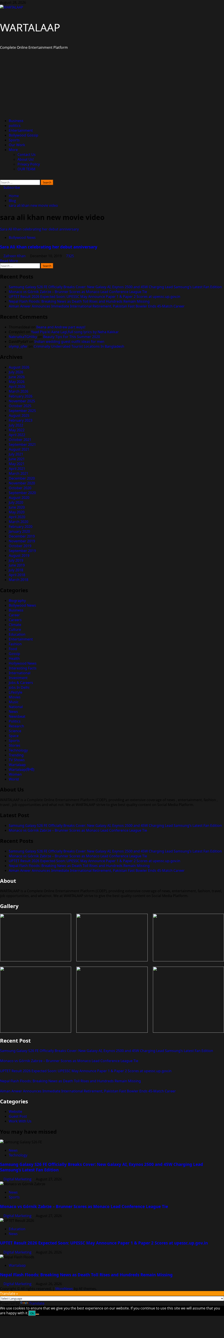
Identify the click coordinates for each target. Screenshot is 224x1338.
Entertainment (21, 130)
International (19, 673)
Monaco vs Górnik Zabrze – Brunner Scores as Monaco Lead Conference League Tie (78, 291)
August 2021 (19, 449)
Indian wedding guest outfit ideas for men (69, 341)
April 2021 (17, 468)
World (14, 779)
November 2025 (22, 401)
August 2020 (19, 497)
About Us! (26, 159)
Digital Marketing (18, 1179)
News (13, 711)
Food (13, 648)
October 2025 (20, 405)
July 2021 (16, 454)
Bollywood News (22, 237)
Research (16, 726)
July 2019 (16, 560)
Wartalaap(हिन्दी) (21, 769)
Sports (14, 140)
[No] (37, 1314)
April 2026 (17, 386)
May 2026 (16, 381)
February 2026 (20, 396)
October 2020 (20, 488)
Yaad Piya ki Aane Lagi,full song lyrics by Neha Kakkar (75, 331)
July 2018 (16, 570)
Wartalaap (17, 764)
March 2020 (18, 521)
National (16, 706)
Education (17, 634)
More (13, 149)
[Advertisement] (112, 84)
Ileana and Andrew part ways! (60, 327)
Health (14, 658)
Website (15, 1111)
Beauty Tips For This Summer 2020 (71, 336)
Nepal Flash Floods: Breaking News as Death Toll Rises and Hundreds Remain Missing (79, 301)
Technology (18, 750)
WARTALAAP (30, 27)
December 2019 (22, 536)
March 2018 (18, 579)
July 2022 (16, 425)
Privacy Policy (29, 164)
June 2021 (17, 459)
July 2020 (16, 502)
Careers (15, 619)
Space (14, 735)
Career (14, 615)
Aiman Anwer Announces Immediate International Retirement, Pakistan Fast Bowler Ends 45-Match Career (97, 306)
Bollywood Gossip (23, 135)
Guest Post (18, 1116)
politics (15, 125)
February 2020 (20, 526)
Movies (15, 697)
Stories (14, 745)
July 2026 (16, 372)
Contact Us (27, 154)
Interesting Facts (23, 668)
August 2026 (19, 367)
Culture (15, 629)
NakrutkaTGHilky (23, 336)
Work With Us (20, 1121)
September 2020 (22, 492)
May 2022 (16, 430)
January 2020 (19, 531)
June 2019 (17, 565)
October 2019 (20, 545)
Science (15, 730)
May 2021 (16, 463)
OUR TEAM (26, 169)
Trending (16, 755)
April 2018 (17, 574)
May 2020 (16, 512)
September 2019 (22, 550)
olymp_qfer (18, 346)
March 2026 (18, 391)
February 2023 (20, 420)
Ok (32, 1313)
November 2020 (22, 483)
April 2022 (17, 434)
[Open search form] (1, 177)
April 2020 (17, 516)
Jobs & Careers (21, 682)
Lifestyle (15, 692)
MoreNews (64, 1288)
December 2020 (22, 478)
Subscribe (11, 187)
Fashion (15, 644)
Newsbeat (17, 716)
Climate (15, 624)
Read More (9, 260)
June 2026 (17, 376)
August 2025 (19, 415)
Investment (18, 677)
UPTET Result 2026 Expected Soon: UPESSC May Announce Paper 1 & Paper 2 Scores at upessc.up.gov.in (94, 296)
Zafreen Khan (15, 256)
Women (15, 774)
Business (16, 120)
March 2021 (18, 473)
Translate (36, 1303)
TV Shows (17, 759)
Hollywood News (23, 663)
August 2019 (19, 555)
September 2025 (22, 410)
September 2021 (22, 444)
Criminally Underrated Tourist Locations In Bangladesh (79, 346)
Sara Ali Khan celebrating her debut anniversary (39, 229)
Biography (17, 600)
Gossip (14, 653)
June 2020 (17, 507)
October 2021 (20, 439)
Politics (15, 721)
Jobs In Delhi (19, 687)
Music (14, 702)
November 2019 (22, 541)
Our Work (17, 144)
